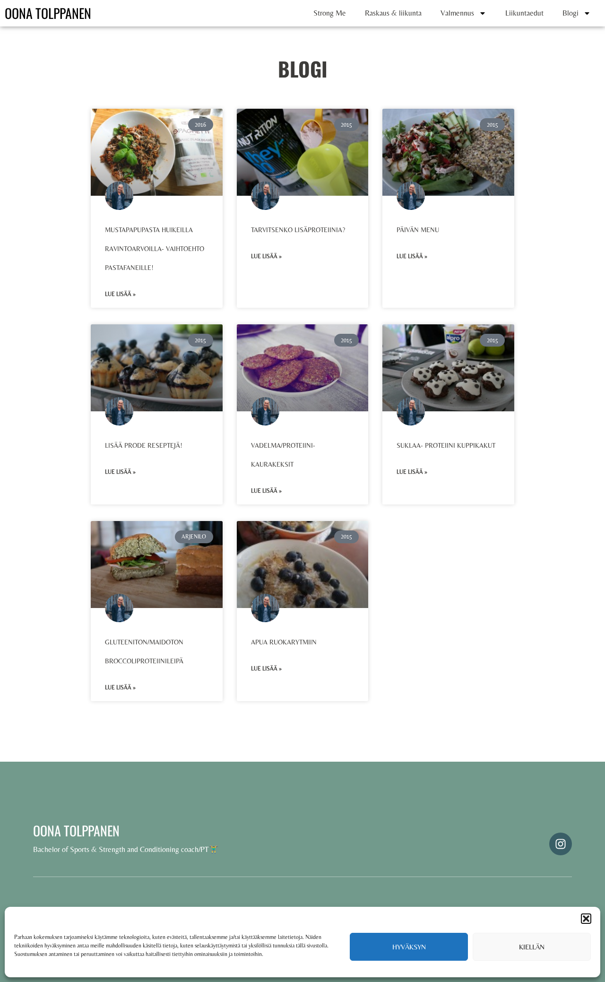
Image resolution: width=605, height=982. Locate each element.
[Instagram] (560, 844)
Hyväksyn (409, 947)
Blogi (570, 13)
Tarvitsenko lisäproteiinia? (298, 230)
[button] (586, 918)
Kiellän (531, 947)
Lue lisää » (120, 294)
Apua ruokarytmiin (284, 642)
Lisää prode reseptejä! (143, 445)
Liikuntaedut (524, 13)
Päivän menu (418, 230)
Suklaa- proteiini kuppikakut (446, 445)
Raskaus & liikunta (393, 13)
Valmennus (457, 13)
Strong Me (329, 13)
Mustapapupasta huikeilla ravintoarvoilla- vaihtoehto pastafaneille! (154, 248)
